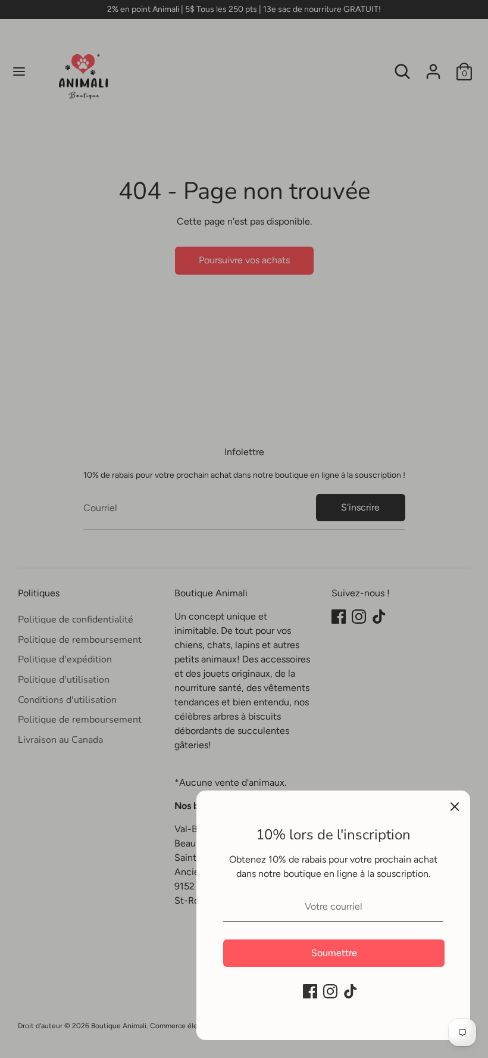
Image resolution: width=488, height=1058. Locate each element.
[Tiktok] (350, 991)
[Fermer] (455, 806)
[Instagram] (330, 991)
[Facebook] (310, 991)
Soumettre (334, 953)
